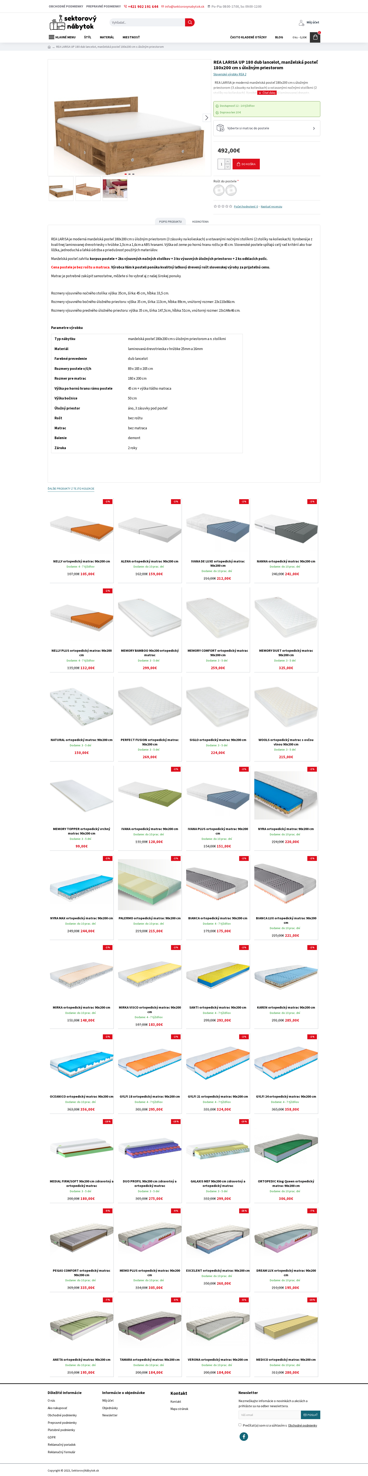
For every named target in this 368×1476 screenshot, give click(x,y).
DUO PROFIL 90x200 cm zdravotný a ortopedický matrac (150, 1183)
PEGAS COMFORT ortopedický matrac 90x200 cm (81, 1272)
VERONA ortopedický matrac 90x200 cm (218, 1359)
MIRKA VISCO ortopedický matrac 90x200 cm (150, 1009)
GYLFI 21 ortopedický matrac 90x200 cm (218, 1096)
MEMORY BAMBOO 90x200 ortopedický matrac (150, 652)
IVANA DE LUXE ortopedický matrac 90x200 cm (218, 563)
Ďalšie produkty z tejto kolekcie (71, 488)
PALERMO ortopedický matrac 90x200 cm (150, 918)
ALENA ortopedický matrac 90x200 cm (149, 561)
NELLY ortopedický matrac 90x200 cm (81, 561)
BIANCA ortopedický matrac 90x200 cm (217, 918)
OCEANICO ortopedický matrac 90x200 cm (82, 1096)
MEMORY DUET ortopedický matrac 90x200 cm (286, 652)
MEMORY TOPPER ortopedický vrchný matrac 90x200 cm (81, 831)
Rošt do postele (225, 181)
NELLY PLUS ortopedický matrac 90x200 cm (82, 652)
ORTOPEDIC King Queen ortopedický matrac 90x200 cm (286, 1183)
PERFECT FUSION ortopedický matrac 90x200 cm (150, 742)
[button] (52, 118)
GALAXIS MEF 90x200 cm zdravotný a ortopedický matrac (218, 1183)
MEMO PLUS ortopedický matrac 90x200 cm (150, 1272)
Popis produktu (170, 221)
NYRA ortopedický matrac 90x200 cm (286, 829)
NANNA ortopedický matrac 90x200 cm (286, 561)
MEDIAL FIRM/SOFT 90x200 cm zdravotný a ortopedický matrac (82, 1183)
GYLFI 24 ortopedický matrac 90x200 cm (286, 1096)
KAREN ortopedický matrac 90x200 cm (286, 1007)
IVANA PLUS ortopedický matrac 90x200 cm (218, 831)
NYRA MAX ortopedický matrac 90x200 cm (81, 918)
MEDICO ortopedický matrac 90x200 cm (286, 1359)
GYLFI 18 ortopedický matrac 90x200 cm (150, 1096)
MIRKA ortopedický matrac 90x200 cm (81, 1007)
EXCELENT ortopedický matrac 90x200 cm (218, 1270)
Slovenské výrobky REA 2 (229, 74)
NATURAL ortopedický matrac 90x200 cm (82, 740)
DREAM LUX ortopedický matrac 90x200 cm (286, 1272)
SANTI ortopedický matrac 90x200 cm (217, 1007)
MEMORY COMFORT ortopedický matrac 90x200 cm (218, 652)
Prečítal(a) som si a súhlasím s (280, 1425)
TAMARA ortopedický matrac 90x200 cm (150, 1359)
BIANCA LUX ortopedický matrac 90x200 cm (286, 920)
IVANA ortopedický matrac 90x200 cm (149, 829)
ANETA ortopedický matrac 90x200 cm (82, 1359)
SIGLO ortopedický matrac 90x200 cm (218, 740)
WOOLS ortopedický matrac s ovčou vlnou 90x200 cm (286, 742)
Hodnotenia (200, 221)
